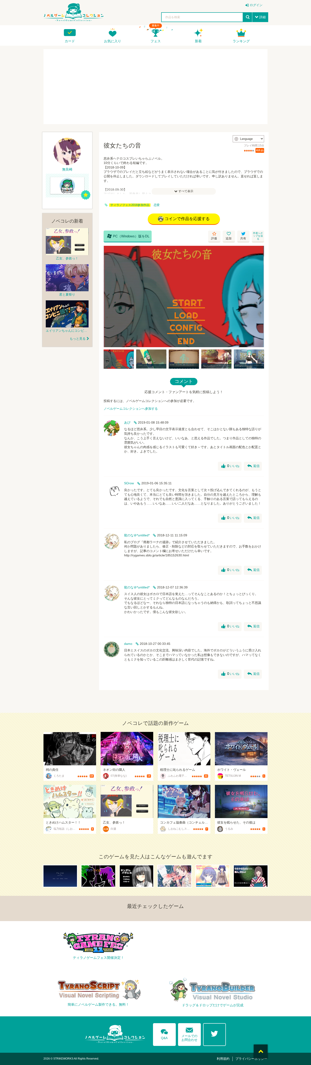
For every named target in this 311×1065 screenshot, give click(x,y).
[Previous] (109, 296)
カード (70, 41)
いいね (230, 466)
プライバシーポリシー (251, 1058)
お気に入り (112, 41)
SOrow (129, 483)
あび (127, 422)
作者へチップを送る (258, 236)
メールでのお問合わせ (189, 1033)
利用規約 (223, 1058)
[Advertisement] (155, 86)
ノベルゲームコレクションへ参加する (131, 408)
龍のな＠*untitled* (137, 535)
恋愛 (157, 205)
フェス (155, 41)
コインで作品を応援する (187, 218)
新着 (198, 41)
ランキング (241, 41)
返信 (253, 466)
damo (128, 644)
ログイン (256, 5)
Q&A (164, 1033)
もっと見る (78, 338)
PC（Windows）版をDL (128, 236)
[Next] (259, 296)
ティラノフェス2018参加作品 (129, 205)
